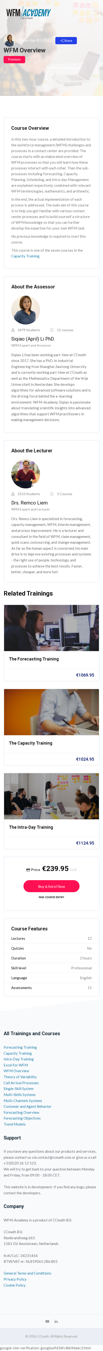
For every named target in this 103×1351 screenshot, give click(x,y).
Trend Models (15, 1124)
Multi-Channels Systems (23, 1100)
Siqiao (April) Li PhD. (35, 40)
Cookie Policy (15, 1285)
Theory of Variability (20, 1077)
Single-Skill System (19, 1088)
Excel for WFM (16, 1065)
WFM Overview (16, 1071)
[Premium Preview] (51, 628)
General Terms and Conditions (27, 1273)
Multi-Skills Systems (20, 1094)
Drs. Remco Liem (29, 503)
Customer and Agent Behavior (28, 1106)
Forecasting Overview (21, 1112)
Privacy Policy (15, 1279)
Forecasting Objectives (22, 1118)
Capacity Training (25, 256)
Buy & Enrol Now (51, 886)
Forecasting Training (20, 1047)
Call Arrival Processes (21, 1083)
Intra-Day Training (19, 1059)
